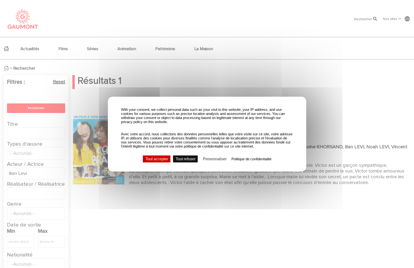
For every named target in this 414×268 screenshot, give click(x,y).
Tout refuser (186, 159)
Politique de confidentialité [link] (251, 159)
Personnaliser (215, 159)
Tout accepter (156, 159)
